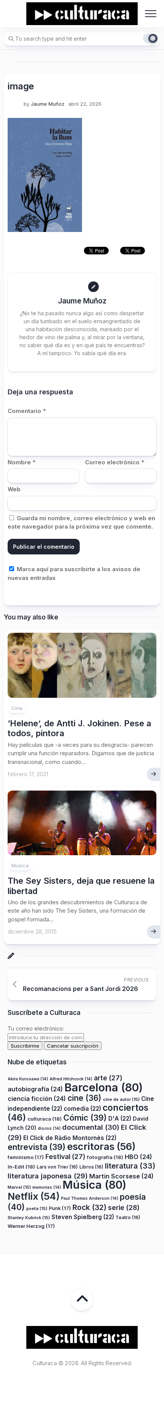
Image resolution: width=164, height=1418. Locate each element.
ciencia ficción (37, 1098)
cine (84, 1098)
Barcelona (103, 1087)
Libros (91, 1167)
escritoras (101, 1146)
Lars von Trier (57, 1167)
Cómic (85, 1118)
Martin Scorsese (121, 1176)
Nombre (21, 462)
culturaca (44, 1119)
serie (124, 1208)
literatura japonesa (48, 1176)
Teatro (128, 1217)
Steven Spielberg (82, 1217)
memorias (46, 1187)
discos (49, 1128)
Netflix (33, 1196)
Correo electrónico (114, 462)
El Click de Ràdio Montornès (69, 1138)
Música (20, 865)
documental (90, 1127)
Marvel (19, 1187)
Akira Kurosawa (28, 1079)
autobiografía (35, 1089)
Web (14, 489)
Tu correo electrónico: (36, 1028)
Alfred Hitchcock (71, 1079)
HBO (138, 1157)
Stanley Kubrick (29, 1217)
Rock (89, 1207)
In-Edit (21, 1167)
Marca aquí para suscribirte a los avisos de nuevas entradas (74, 573)
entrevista (37, 1147)
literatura (130, 1165)
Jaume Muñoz (47, 104)
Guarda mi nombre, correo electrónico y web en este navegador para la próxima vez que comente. (81, 522)
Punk (60, 1208)
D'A (119, 1118)
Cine (17, 708)
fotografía (105, 1157)
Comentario (27, 410)
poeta (36, 1208)
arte (108, 1078)
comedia (82, 1108)
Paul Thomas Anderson (89, 1198)
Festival (65, 1157)
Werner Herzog (31, 1226)
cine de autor (121, 1099)
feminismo (26, 1157)
